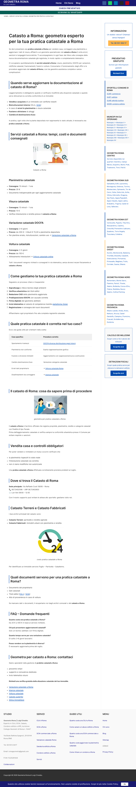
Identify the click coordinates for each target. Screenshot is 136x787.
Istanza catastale (52, 375)
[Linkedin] (116, 3)
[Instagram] (121, 3)
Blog (104, 733)
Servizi (39, 759)
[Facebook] (104, 3)
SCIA (38, 105)
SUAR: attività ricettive (115, 101)
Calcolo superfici (16, 697)
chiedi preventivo (69, 8)
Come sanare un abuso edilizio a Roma (84, 727)
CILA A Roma (41, 721)
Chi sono (106, 727)
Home (6, 16)
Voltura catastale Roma (54, 368)
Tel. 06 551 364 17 (118, 43)
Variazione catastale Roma (46, 740)
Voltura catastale (16, 693)
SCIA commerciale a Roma (46, 733)
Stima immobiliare (16, 700)
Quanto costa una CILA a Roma (81, 721)
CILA (22, 594)
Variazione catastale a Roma (64, 235)
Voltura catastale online (43, 257)
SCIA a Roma (41, 727)
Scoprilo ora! (118, 347)
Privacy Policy (108, 752)
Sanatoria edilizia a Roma (46, 746)
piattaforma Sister (60, 304)
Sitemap (106, 740)
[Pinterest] (127, 3)
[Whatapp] (110, 3)
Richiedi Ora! (118, 73)
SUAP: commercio (113, 94)
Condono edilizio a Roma (46, 753)
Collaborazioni (9, 764)
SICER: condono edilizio (116, 104)
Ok (125, 784)
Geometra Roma (16, 1)
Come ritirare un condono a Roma (82, 752)
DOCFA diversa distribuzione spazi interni (59, 343)
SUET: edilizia (112, 97)
